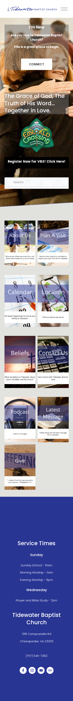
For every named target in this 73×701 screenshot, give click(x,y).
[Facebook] (23, 670)
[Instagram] (32, 670)
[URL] (50, 670)
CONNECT (36, 64)
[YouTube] (41, 670)
